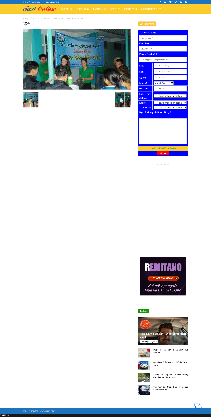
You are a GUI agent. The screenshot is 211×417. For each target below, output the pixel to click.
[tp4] (77, 89)
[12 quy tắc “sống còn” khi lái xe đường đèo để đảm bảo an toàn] (144, 377)
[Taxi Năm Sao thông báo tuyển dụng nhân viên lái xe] (144, 390)
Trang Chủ (27, 18)
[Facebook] (160, 2)
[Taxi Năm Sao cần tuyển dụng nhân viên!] (163, 331)
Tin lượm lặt (99, 9)
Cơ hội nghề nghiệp (151, 9)
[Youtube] (185, 2)
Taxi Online (66, 9)
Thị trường (83, 9)
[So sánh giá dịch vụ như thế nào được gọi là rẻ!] (144, 365)
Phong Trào (130, 9)
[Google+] (165, 2)
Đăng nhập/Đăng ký (53, 2)
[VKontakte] (180, 2)
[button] (184, 9)
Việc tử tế (115, 9)
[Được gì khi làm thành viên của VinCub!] (144, 352)
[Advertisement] (163, 185)
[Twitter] (170, 2)
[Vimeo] (175, 2)
